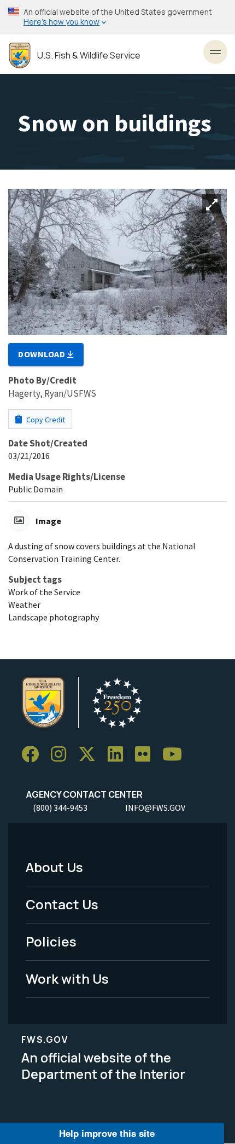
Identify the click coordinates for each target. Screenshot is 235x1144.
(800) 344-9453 (60, 807)
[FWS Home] (20, 55)
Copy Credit (45, 420)
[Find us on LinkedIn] (119, 754)
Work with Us (67, 978)
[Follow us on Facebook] (33, 754)
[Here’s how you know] (117, 17)
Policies (51, 941)
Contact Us (62, 904)
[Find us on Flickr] (146, 754)
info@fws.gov (155, 807)
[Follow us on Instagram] (62, 754)
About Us (54, 867)
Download (42, 354)
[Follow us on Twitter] (90, 754)
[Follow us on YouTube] (176, 754)
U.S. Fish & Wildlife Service (88, 55)
